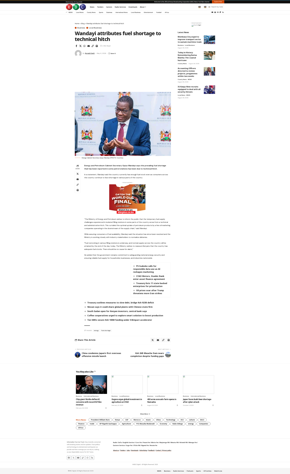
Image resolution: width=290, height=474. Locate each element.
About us (116, 450)
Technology (170, 420)
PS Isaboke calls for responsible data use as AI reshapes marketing (146, 269)
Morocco (137, 420)
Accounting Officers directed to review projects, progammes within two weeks (187, 72)
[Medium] (217, 12)
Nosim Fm (153, 445)
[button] (194, 7)
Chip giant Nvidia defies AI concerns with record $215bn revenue (89, 402)
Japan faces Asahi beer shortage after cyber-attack (197, 400)
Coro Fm (138, 442)
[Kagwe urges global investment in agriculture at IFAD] (127, 384)
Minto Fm (154, 442)
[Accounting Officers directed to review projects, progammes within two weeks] (209, 71)
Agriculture (126, 424)
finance (81, 424)
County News (91, 12)
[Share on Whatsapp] (84, 46)
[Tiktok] (83, 458)
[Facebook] (69, 458)
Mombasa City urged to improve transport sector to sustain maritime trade (190, 39)
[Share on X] (80, 46)
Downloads (134, 450)
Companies (203, 424)
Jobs (128, 450)
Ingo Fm (129, 445)
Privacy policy (166, 450)
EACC (202, 420)
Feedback (151, 450)
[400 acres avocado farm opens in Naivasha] (162, 384)
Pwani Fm (146, 442)
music (148, 420)
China (158, 420)
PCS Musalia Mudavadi (145, 424)
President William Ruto (100, 420)
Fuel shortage (106, 330)
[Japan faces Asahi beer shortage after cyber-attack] (198, 384)
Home (77, 23)
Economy (163, 424)
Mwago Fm (193, 442)
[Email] (88, 46)
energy (96, 330)
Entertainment (148, 12)
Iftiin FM (136, 445)
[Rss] (223, 12)
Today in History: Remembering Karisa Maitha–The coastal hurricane (187, 56)
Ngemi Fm (145, 445)
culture (192, 420)
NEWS (71, 12)
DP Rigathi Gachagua (108, 424)
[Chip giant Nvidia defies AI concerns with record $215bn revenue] (91, 384)
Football (158, 12)
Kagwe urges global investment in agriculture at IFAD (127, 400)
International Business (91, 396)
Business (109, 12)
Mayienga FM (164, 442)
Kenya (117, 420)
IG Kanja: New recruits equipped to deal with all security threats (189, 89)
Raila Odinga (178, 424)
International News (122, 12)
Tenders (122, 450)
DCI (182, 420)
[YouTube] (212, 12)
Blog (83, 23)
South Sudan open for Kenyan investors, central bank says (117, 311)
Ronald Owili (90, 53)
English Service (128, 442)
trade (92, 424)
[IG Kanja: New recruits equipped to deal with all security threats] (209, 89)
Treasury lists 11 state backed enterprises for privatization (150, 285)
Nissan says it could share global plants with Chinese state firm (120, 307)
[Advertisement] (123, 75)
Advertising (143, 450)
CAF (126, 420)
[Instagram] (87, 458)
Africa (167, 12)
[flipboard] (220, 12)
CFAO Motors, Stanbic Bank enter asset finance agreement (149, 277)
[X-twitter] (73, 458)
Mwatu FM (175, 442)
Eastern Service (119, 445)
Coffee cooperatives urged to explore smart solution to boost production (125, 315)
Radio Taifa (117, 442)
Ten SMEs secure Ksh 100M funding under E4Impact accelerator (120, 320)
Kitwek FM (183, 442)
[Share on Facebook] (76, 46)
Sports (101, 12)
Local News (79, 12)
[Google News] (215, 12)
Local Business (135, 12)
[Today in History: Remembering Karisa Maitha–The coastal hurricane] (209, 55)
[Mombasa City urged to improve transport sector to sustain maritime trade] (209, 40)
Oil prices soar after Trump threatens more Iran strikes (148, 292)
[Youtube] (78, 458)
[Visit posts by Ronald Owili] (78, 53)
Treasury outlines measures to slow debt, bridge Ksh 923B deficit (120, 302)
